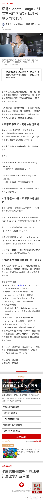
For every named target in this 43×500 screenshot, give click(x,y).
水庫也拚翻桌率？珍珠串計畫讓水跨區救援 (20, 473)
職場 (3, 4)
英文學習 (10, 4)
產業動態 (8, 466)
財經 (3, 466)
